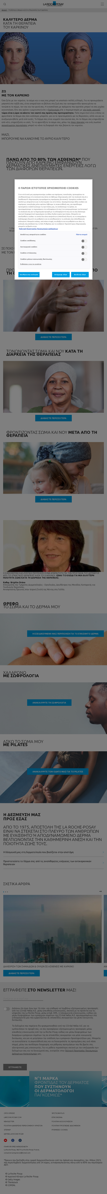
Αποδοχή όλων (80, 274)
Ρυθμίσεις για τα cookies (30, 264)
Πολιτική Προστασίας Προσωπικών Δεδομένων (38, 229)
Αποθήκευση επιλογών (29, 274)
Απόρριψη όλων (60, 274)
